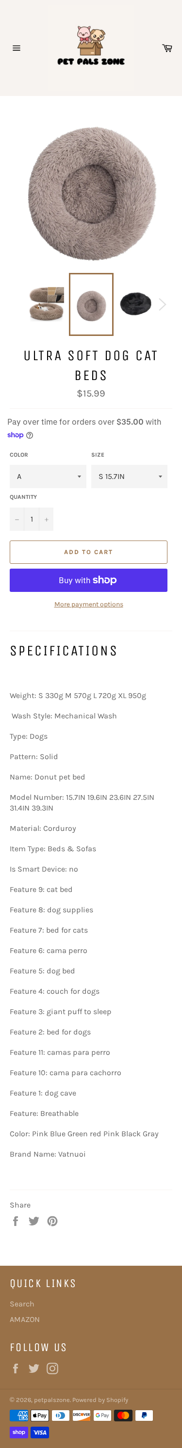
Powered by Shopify (100, 1399)
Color (19, 454)
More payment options (88, 604)
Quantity (23, 496)
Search (22, 1303)
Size (97, 454)
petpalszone (52, 1399)
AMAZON (25, 1319)
